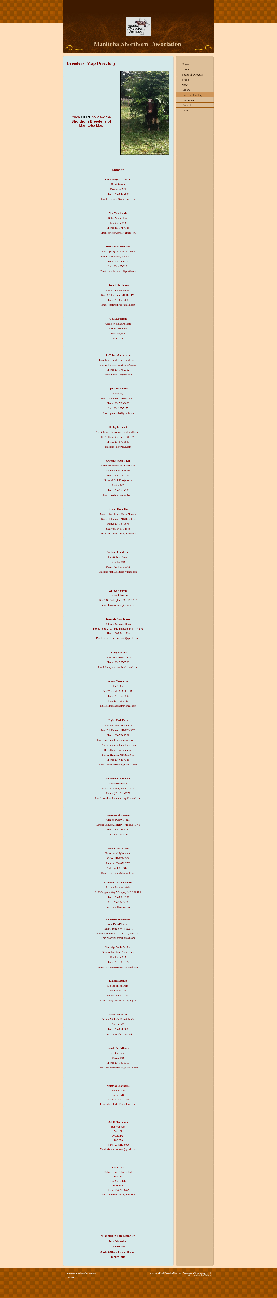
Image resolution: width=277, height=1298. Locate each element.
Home (185, 64)
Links (185, 110)
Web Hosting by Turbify (199, 1275)
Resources (188, 100)
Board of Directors (193, 74)
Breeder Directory (192, 95)
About (185, 69)
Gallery (186, 90)
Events (185, 79)
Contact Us (188, 105)
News (185, 84)
